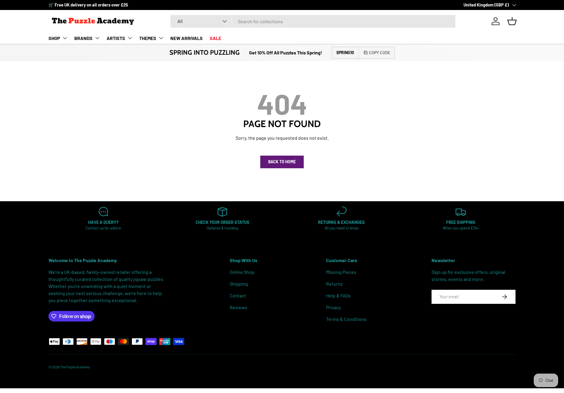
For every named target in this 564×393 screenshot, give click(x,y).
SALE (215, 38)
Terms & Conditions (346, 319)
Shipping (239, 284)
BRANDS (83, 38)
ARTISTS (116, 38)
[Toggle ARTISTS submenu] (129, 37)
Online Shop (242, 272)
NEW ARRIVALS (186, 38)
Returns (334, 284)
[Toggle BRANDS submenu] (97, 37)
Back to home (282, 161)
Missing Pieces (341, 272)
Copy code (379, 52)
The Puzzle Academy (75, 367)
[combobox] (313, 21)
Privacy (333, 307)
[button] (512, 21)
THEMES (147, 38)
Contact (238, 295)
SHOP (54, 38)
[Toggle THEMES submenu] (160, 37)
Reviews (238, 307)
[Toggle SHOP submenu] (64, 37)
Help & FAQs (338, 295)
